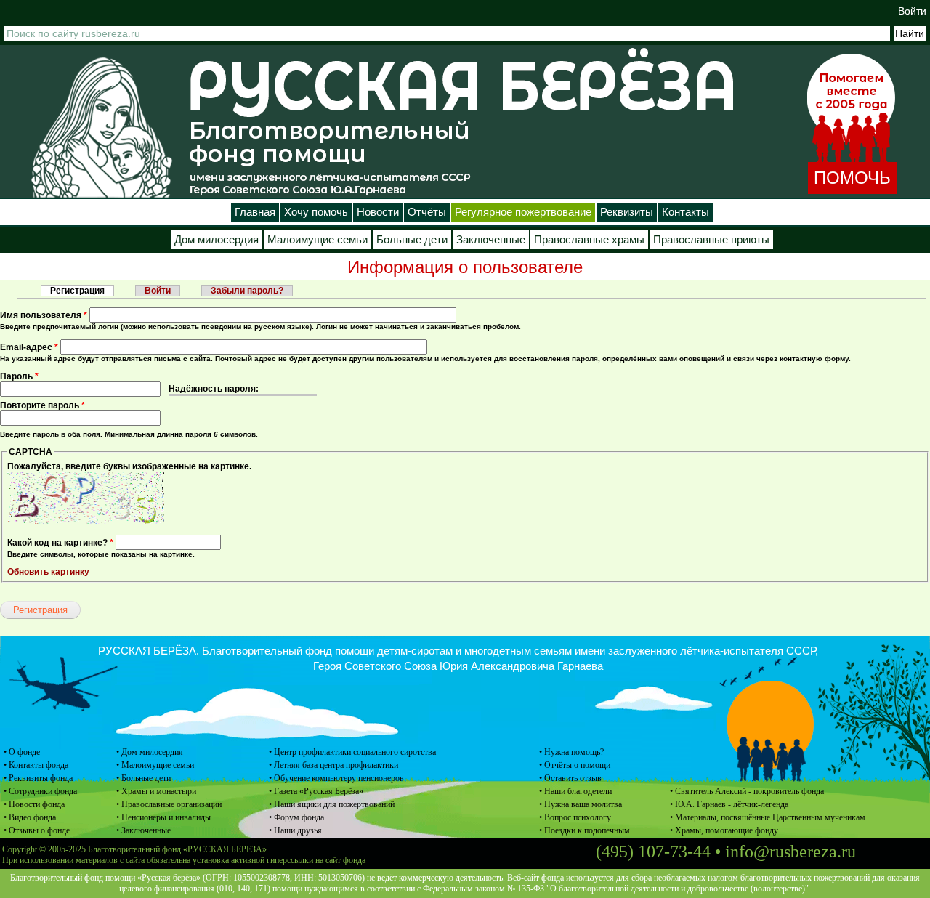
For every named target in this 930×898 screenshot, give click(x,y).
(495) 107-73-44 (653, 851)
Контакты (685, 212)
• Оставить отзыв (570, 778)
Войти (912, 11)
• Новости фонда (34, 804)
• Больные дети (143, 778)
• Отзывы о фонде (37, 830)
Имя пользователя (43, 315)
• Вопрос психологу (575, 817)
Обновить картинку (48, 572)
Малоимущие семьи (317, 240)
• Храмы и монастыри (156, 791)
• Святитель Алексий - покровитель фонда (747, 791)
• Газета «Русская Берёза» (316, 791)
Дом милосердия (216, 240)
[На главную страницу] (101, 127)
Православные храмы (589, 240)
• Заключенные (143, 830)
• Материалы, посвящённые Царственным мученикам (767, 817)
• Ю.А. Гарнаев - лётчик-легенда (729, 804)
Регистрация (82, 291)
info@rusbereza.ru (790, 851)
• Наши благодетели (575, 791)
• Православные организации (169, 804)
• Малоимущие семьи (155, 765)
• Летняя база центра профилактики (333, 765)
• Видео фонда (30, 817)
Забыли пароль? (247, 291)
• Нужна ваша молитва (580, 804)
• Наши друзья (295, 830)
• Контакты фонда (36, 765)
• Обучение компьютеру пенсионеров (336, 778)
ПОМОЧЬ (852, 177)
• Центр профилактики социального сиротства (352, 752)
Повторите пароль (42, 405)
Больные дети (412, 240)
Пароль (19, 376)
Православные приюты (711, 240)
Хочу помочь (316, 212)
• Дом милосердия (149, 752)
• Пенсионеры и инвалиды (163, 817)
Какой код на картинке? (60, 543)
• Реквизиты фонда (38, 778)
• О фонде (22, 752)
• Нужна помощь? (571, 752)
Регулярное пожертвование (523, 212)
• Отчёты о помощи (574, 765)
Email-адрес (29, 347)
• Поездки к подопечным (584, 830)
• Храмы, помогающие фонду (724, 830)
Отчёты (427, 212)
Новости (378, 212)
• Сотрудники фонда (40, 791)
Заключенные (490, 240)
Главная (255, 212)
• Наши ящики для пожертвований (332, 804)
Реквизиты (626, 212)
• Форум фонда (296, 817)
